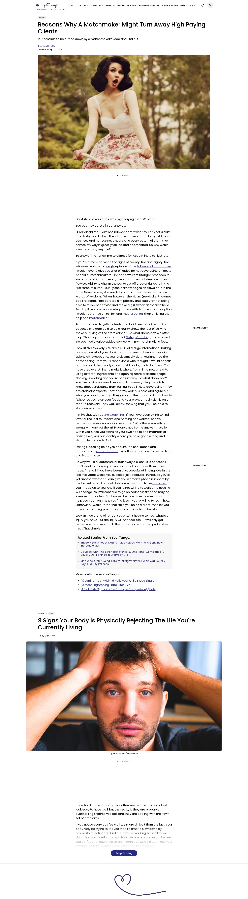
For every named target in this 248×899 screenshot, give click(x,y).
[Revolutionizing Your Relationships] (51, 5)
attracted (159, 483)
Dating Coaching (138, 337)
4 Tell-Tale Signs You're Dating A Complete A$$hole (118, 589)
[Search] (202, 5)
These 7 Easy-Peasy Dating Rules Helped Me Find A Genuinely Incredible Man (122, 544)
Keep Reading (124, 853)
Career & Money (169, 5)
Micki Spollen (45, 895)
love (126, 501)
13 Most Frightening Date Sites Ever (106, 585)
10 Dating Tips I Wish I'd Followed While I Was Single (117, 581)
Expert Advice (187, 5)
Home (42, 17)
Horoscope (90, 5)
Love (70, 5)
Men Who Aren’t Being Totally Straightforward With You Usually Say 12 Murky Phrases (123, 562)
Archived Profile (46, 46)
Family (107, 5)
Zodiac (79, 5)
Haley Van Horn (46, 635)
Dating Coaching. (112, 415)
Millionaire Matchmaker (154, 266)
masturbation (133, 314)
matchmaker (98, 318)
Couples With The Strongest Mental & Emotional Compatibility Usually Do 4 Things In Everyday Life (122, 553)
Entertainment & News (125, 5)
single (110, 266)
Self (101, 5)
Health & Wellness (149, 5)
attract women (107, 451)
